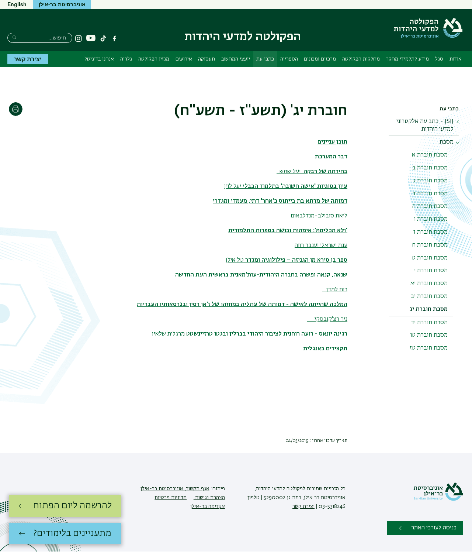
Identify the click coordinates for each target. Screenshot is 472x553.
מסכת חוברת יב (429, 296)
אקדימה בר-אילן (207, 506)
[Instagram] (78, 38)
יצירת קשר (28, 59)
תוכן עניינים (332, 142)
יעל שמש (312, 172)
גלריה (126, 59)
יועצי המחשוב (235, 59)
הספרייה (289, 59)
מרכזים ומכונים (320, 59)
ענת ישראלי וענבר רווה (321, 245)
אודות (456, 59)
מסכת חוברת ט (430, 258)
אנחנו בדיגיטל (99, 59)
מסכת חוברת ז (430, 232)
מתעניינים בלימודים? (72, 533)
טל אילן (286, 260)
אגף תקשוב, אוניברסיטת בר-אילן (174, 488)
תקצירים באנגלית (325, 349)
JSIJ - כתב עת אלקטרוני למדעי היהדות (425, 125)
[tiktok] (103, 38)
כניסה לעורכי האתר (434, 528)
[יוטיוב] (91, 38)
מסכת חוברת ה (430, 206)
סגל (439, 59)
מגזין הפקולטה (153, 59)
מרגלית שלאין (249, 334)
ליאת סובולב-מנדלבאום (314, 216)
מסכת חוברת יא (429, 283)
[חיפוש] (14, 37)
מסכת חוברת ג (430, 181)
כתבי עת (265, 59)
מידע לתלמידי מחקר (407, 59)
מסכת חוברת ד (430, 194)
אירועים (184, 59)
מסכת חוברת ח (430, 245)
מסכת (447, 142)
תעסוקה (206, 59)
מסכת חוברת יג (428, 309)
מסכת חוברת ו (431, 219)
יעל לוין (285, 186)
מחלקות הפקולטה (361, 59)
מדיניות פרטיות (171, 497)
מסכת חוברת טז (429, 348)
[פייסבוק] (114, 38)
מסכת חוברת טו (429, 335)
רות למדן (334, 290)
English (17, 4)
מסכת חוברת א (430, 155)
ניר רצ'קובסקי (327, 319)
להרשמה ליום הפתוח (72, 505)
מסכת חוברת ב (430, 168)
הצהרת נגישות (209, 497)
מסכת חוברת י (431, 271)
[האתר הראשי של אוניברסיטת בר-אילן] (438, 499)
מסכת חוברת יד (429, 323)
